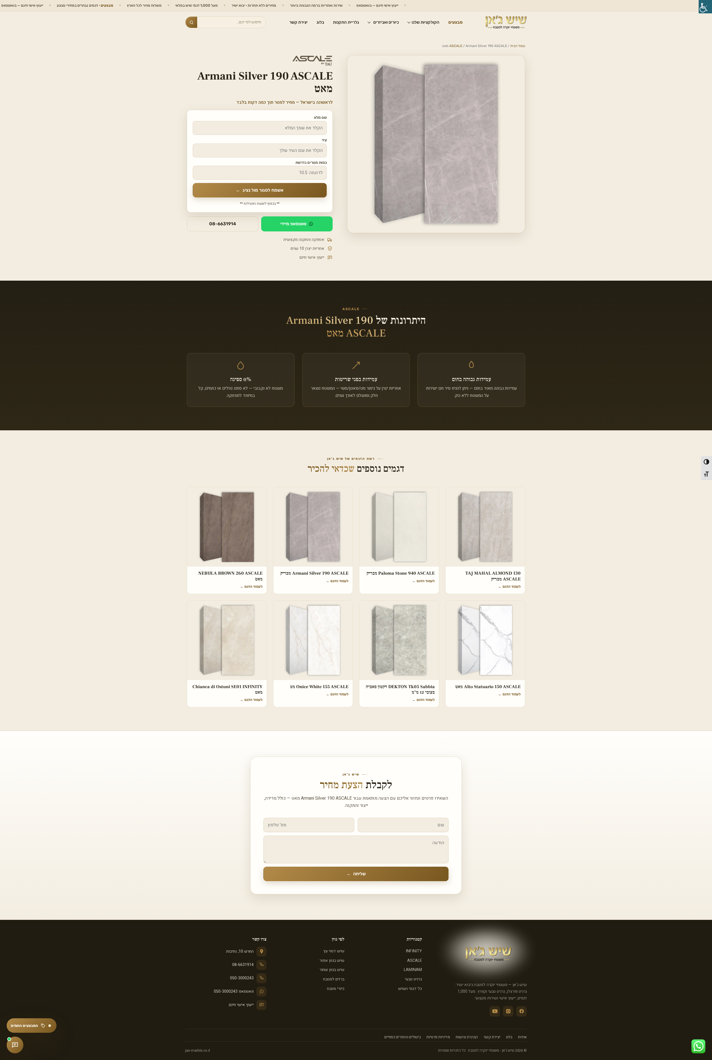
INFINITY (414, 951)
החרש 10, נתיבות (240, 951)
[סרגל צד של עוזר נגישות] (705, 6)
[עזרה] (15, 1045)
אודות (522, 1037)
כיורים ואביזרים (386, 22)
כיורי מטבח (335, 989)
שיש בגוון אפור (332, 960)
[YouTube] (495, 1011)
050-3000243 (242, 978)
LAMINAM (413, 970)
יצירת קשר (298, 22)
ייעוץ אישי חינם (241, 1005)
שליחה (356, 873)
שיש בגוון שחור (332, 970)
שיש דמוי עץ (333, 951)
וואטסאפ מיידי (293, 223)
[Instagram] (508, 1011)
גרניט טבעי (413, 979)
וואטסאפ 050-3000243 (234, 991)
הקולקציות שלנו (425, 22)
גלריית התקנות (346, 22)
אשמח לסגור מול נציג (259, 190)
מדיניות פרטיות (438, 1037)
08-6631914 (222, 223)
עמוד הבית (517, 46)
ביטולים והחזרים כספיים (402, 1037)
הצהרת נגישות (467, 1037)
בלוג (320, 22)
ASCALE (455, 46)
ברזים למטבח (333, 979)
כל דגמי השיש (410, 989)
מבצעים (455, 22)
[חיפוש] (191, 22)
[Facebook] (521, 1011)
